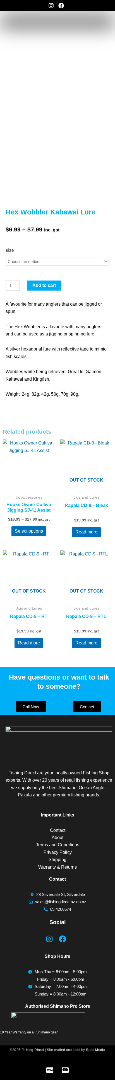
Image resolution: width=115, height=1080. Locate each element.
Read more (86, 532)
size (10, 250)
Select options (29, 531)
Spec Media (95, 1050)
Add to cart (44, 285)
